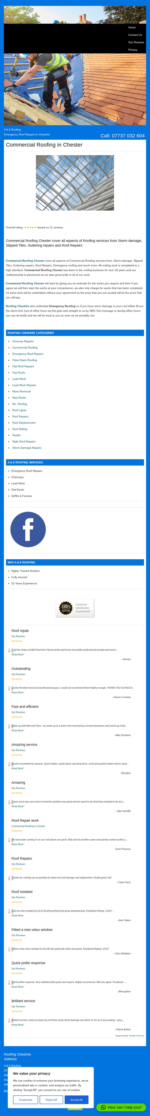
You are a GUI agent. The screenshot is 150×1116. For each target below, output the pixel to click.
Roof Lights (19, 410)
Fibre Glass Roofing (24, 360)
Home (132, 27)
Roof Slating (19, 429)
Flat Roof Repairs (23, 366)
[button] (121, 1107)
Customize (25, 1099)
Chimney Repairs (23, 341)
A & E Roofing (12, 129)
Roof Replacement (23, 422)
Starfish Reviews (136, 1036)
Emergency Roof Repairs (27, 353)
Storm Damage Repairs (26, 447)
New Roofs (19, 397)
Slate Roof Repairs (24, 441)
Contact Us (135, 34)
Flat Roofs (18, 372)
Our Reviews (136, 42)
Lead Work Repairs (24, 385)
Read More (17, 654)
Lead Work (19, 378)
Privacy (132, 49)
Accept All (76, 1099)
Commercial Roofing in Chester (28, 826)
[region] (51, 1087)
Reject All (51, 1099)
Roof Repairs (20, 416)
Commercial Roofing (25, 347)
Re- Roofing (19, 403)
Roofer (16, 435)
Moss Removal (21, 391)
